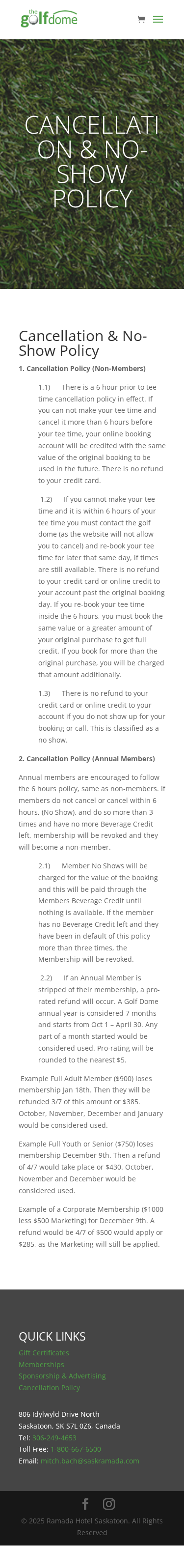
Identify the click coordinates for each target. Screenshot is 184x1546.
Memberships (41, 1364)
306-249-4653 (54, 1437)
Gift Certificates (44, 1352)
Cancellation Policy (49, 1387)
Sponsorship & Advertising (62, 1375)
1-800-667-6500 (76, 1449)
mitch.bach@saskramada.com (90, 1460)
